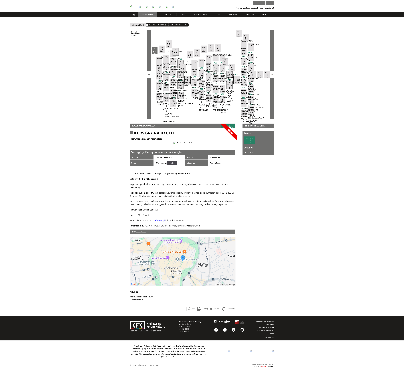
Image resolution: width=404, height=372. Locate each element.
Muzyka (212, 163)
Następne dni (272, 74)
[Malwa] (140, 7)
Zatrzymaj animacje (255, 3)
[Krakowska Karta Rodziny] (229, 351)
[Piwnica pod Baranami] (166, 7)
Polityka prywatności (265, 330)
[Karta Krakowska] (273, 351)
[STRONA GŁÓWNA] (133, 14)
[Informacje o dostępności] (259, 3)
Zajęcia (218, 163)
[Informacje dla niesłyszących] (268, 3)
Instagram (216, 330)
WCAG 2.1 (242, 365)
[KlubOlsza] (147, 7)
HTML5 (230, 365)
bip (240, 323)
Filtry (230, 126)
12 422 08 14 (186, 329)
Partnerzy (270, 324)
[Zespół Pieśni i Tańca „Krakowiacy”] (173, 7)
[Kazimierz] (153, 7)
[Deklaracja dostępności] (263, 3)
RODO (272, 334)
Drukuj (201, 308)
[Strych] (160, 7)
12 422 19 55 (186, 331)
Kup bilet (170, 163)
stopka (148, 326)
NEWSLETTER (269, 337)
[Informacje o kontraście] (272, 3)
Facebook (225, 330)
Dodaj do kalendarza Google (163, 152)
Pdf (190, 308)
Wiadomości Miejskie (266, 327)
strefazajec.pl (158, 220)
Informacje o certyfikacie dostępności (204, 365)
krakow (222, 322)
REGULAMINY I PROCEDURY (265, 321)
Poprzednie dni (149, 74)
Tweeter (233, 330)
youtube (242, 330)
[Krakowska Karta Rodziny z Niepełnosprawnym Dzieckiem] (251, 351)
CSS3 (234, 365)
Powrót (214, 308)
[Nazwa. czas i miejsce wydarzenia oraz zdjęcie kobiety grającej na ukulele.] (182, 143)
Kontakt (228, 308)
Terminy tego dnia (254, 126)
